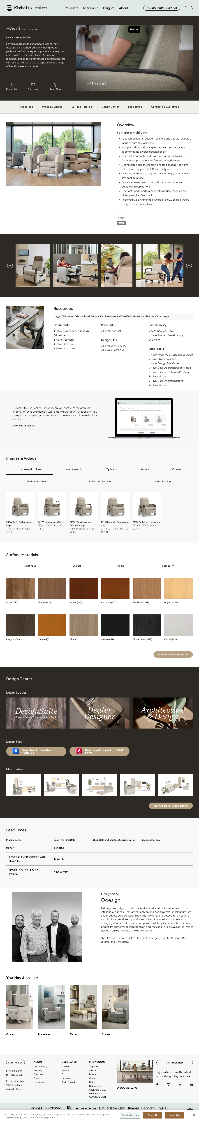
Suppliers (38, 1074)
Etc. (63, 1074)
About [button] (123, 8)
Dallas (92, 1082)
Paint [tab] (120, 565)
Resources (26, 106)
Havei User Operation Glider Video (169, 367)
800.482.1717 (15, 1071)
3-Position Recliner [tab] (100, 481)
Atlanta (92, 1070)
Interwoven (67, 1078)
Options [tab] (111, 469)
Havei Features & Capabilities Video (170, 354)
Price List (11, 89)
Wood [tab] (77, 565)
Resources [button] (90, 8)
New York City (95, 1086)
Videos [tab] (176, 469)
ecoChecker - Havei (161, 330)
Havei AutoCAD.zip (113, 350)
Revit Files (55, 89)
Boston (92, 1074)
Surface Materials (82, 106)
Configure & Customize (165, 106)
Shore (106, 1034)
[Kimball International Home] (26, 7)
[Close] (194, 1115)
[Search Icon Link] (186, 7)
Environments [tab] (74, 469)
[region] (99, 1115)
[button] (20, 506)
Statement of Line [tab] (30, 469)
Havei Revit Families (114, 345)
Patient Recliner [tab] (36, 481)
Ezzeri (74, 1034)
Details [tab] (144, 469)
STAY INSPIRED (174, 1062)
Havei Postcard (64, 339)
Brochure (33, 89)
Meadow (44, 1034)
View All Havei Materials (173, 654)
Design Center (110, 106)
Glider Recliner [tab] (163, 481)
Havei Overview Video (162, 359)
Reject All (152, 1115)
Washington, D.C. (97, 1090)
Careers (37, 1078)
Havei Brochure (64, 344)
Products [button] (71, 8)
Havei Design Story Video (164, 363)
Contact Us (15, 1062)
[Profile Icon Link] (191, 7)
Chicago (93, 1078)
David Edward (68, 1082)
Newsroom (39, 1082)
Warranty (38, 1070)
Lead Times (135, 106)
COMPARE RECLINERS (24, 425)
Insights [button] (108, 8)
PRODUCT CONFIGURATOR (162, 7)
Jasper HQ (94, 1066)
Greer (10, 1034)
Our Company (40, 1066)
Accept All (174, 1115)
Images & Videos (52, 106)
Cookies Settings (130, 1115)
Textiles (165, 565)
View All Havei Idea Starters (170, 805)
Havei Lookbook (64, 348)
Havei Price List (111, 330)
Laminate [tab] (30, 565)
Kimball (65, 1066)
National (65, 1070)
